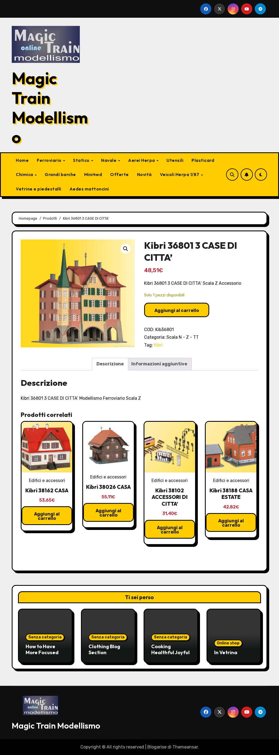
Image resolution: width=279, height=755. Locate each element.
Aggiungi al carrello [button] (47, 516)
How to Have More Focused (42, 649)
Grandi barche (60, 174)
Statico (81, 160)
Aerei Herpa (142, 160)
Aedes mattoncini (89, 189)
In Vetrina (225, 652)
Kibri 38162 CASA (46, 490)
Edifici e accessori (47, 480)
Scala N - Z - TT (182, 337)
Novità (144, 174)
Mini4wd (93, 174)
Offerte (119, 174)
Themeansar (185, 747)
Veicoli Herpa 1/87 (180, 174)
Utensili (174, 160)
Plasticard (203, 160)
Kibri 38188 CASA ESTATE (231, 494)
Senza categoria (45, 637)
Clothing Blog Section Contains (104, 652)
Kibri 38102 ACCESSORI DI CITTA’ (170, 497)
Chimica (25, 174)
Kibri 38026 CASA (108, 487)
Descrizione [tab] (110, 363)
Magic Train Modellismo (50, 107)
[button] (126, 249)
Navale (109, 160)
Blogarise (156, 747)
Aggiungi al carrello (176, 310)
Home (22, 160)
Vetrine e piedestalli (38, 189)
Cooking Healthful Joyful (170, 649)
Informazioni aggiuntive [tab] (159, 363)
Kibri (158, 345)
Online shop (228, 643)
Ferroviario (49, 160)
